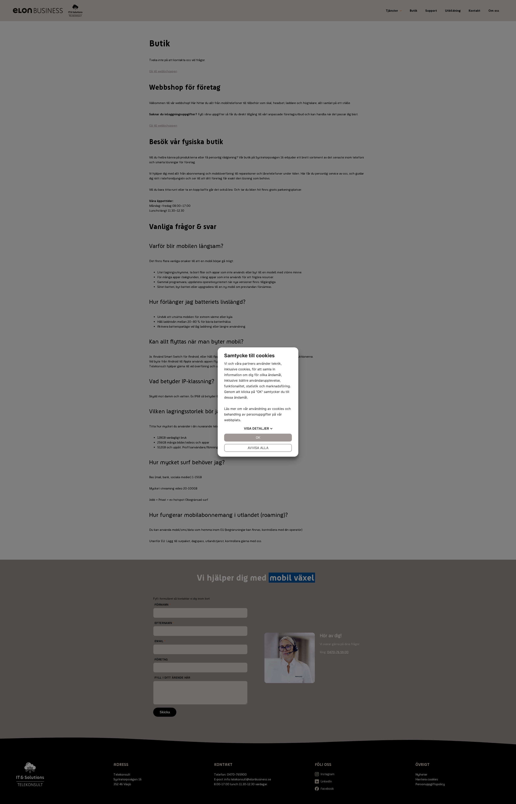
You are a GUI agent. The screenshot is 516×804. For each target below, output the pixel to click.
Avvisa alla (258, 448)
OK (258, 437)
